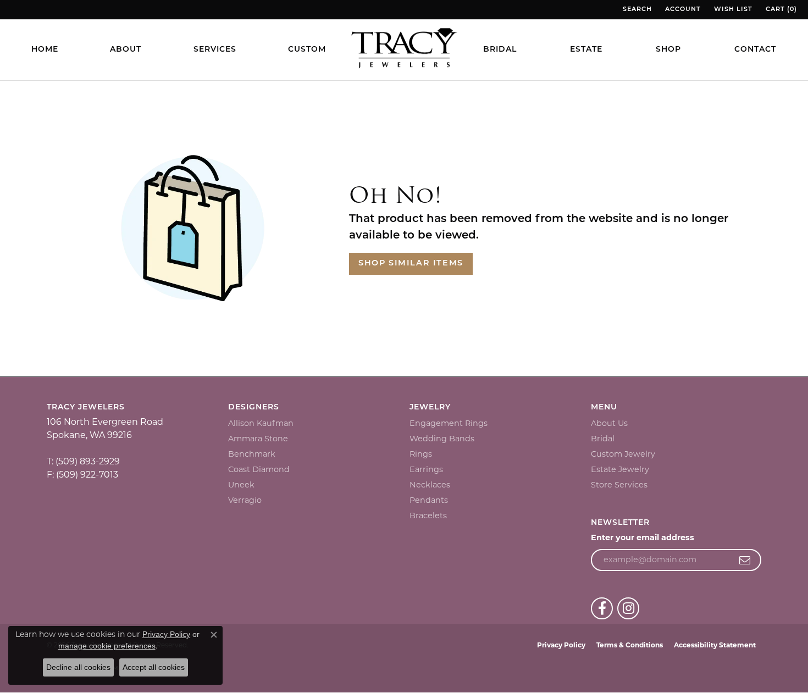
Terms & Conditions (629, 645)
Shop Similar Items (410, 263)
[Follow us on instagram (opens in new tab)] (628, 608)
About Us (609, 423)
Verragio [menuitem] (245, 500)
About (125, 50)
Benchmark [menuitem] (251, 454)
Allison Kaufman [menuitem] (261, 423)
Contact (755, 50)
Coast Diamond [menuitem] (259, 469)
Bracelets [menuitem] (428, 515)
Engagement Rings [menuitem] (448, 423)
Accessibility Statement (715, 645)
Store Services (619, 485)
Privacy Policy (561, 645)
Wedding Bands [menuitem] (441, 438)
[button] (636, 9)
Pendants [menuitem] (428, 500)
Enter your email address (642, 537)
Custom (307, 50)
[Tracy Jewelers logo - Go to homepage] (404, 49)
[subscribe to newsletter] (745, 560)
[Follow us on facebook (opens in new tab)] (602, 608)
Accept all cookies (154, 667)
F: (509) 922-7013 (82, 474)
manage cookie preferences (107, 645)
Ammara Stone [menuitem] (258, 438)
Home (44, 50)
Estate (586, 50)
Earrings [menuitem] (426, 469)
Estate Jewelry (620, 469)
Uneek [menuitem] (241, 485)
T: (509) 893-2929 (83, 461)
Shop (668, 50)
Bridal (500, 50)
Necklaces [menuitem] (429, 485)
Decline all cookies (78, 667)
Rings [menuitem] (420, 454)
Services (214, 50)
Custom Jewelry (623, 454)
